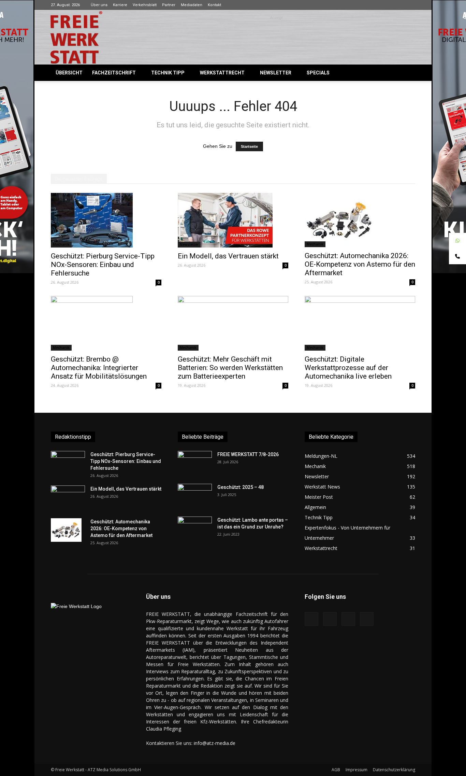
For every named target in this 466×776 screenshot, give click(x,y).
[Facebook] (376, 5)
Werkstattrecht (222, 72)
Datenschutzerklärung (394, 770)
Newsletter (275, 72)
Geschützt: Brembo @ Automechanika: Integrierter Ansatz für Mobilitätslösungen (99, 367)
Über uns (99, 5)
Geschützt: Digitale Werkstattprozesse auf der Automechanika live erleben (348, 367)
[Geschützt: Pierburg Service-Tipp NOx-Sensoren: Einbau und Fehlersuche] (106, 220)
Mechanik (61, 244)
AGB (336, 770)
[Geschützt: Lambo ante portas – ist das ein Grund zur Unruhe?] (195, 528)
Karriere (120, 5)
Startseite (249, 146)
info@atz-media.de (214, 743)
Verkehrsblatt (145, 5)
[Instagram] (387, 5)
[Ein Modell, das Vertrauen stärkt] (233, 220)
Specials (318, 72)
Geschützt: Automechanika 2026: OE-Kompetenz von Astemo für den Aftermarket (360, 264)
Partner (168, 5)
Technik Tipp (168, 72)
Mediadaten (191, 5)
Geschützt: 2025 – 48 (240, 487)
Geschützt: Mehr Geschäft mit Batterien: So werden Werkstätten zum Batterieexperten (230, 367)
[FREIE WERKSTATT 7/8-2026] (195, 463)
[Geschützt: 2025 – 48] (195, 496)
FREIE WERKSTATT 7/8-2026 (248, 454)
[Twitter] (410, 5)
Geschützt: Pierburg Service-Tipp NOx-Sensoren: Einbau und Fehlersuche (103, 264)
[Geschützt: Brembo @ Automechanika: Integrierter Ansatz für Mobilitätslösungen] (106, 323)
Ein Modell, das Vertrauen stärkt (228, 256)
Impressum (356, 770)
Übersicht (69, 72)
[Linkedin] (399, 5)
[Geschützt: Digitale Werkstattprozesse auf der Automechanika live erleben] (360, 323)
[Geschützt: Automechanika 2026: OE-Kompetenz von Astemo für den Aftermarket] (360, 220)
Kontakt (214, 5)
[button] (407, 73)
